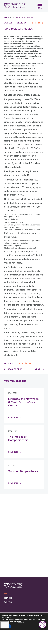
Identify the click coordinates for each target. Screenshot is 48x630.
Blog (6, 17)
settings (21, 622)
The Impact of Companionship (18, 438)
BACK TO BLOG (15, 369)
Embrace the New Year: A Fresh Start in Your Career (23, 402)
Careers (8, 602)
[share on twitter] (33, 22)
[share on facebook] (35, 22)
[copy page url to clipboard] (43, 22)
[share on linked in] (39, 22)
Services (8, 598)
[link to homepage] (15, 5)
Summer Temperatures (23, 471)
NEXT (37, 369)
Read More (13, 417)
